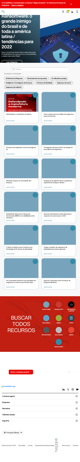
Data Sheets (46, 323)
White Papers (58, 347)
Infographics (46, 335)
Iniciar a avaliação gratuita (20, 372)
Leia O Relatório (12, 62)
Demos (59, 323)
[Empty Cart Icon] (72, 12)
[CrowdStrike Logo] (3, 11)
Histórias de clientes (71, 310)
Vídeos (71, 335)
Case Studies (46, 309)
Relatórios (59, 335)
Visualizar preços (61, 372)
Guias (71, 323)
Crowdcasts (58, 309)
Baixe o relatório (17, 5)
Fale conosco (42, 372)
